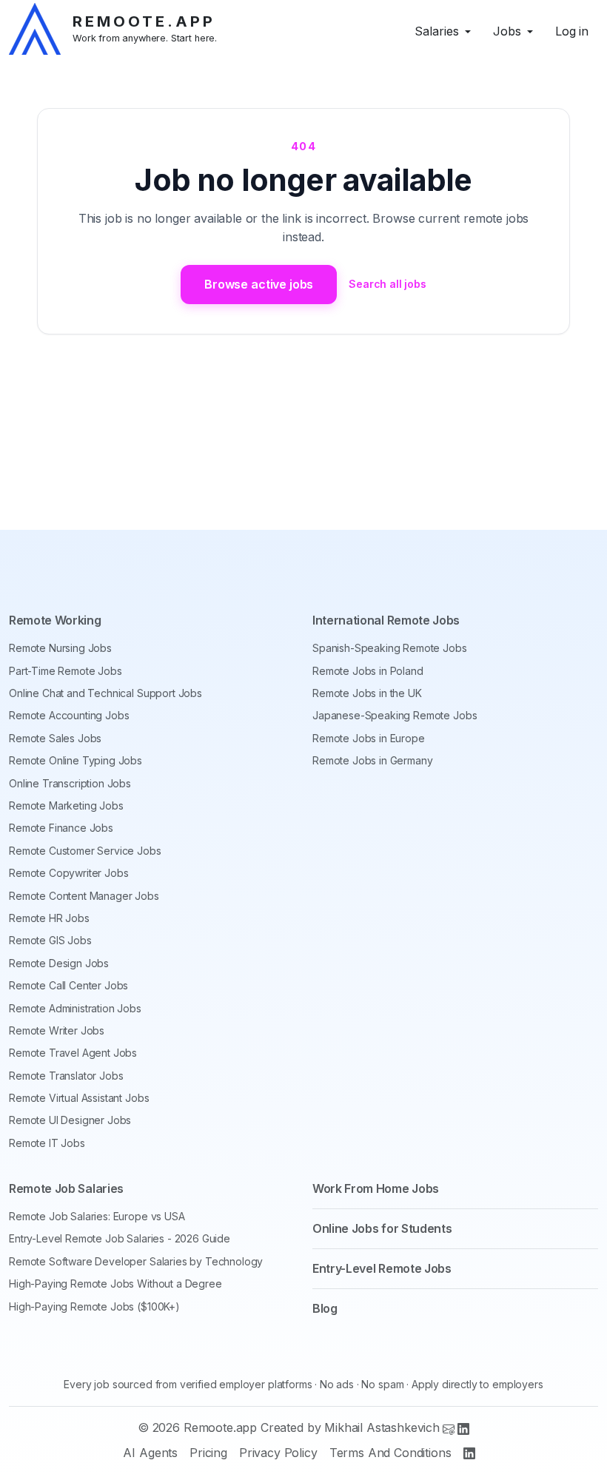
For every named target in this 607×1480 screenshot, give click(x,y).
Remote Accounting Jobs (69, 715)
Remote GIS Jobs (50, 940)
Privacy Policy (278, 1452)
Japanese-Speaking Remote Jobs (394, 715)
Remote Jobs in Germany (372, 760)
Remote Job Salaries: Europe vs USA (97, 1216)
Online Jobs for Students (382, 1228)
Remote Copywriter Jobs (68, 873)
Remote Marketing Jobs (66, 805)
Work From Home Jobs (375, 1188)
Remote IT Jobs (47, 1143)
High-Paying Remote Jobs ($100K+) (94, 1306)
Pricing (208, 1452)
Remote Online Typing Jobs (75, 760)
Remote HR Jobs (49, 918)
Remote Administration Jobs (75, 1008)
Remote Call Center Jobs (68, 985)
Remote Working (55, 620)
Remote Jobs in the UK (367, 693)
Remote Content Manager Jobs (84, 895)
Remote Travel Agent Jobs (73, 1052)
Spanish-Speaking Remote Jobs (389, 648)
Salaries (437, 31)
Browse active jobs (258, 284)
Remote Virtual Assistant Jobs (79, 1098)
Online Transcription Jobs (70, 783)
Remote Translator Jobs (66, 1075)
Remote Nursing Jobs (60, 648)
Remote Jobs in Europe (368, 738)
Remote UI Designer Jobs (70, 1120)
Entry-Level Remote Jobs (382, 1268)
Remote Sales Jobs (55, 738)
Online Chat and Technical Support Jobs (105, 693)
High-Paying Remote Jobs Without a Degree (115, 1283)
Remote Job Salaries (66, 1188)
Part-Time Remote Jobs (65, 671)
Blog (325, 1308)
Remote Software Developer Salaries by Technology (136, 1261)
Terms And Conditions (390, 1452)
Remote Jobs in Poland (367, 671)
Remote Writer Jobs (56, 1030)
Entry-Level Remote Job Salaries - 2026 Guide (119, 1238)
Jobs (507, 31)
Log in (571, 31)
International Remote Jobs (386, 620)
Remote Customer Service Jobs (85, 850)
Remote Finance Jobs (61, 827)
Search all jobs (387, 284)
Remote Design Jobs (59, 963)
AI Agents (150, 1452)
